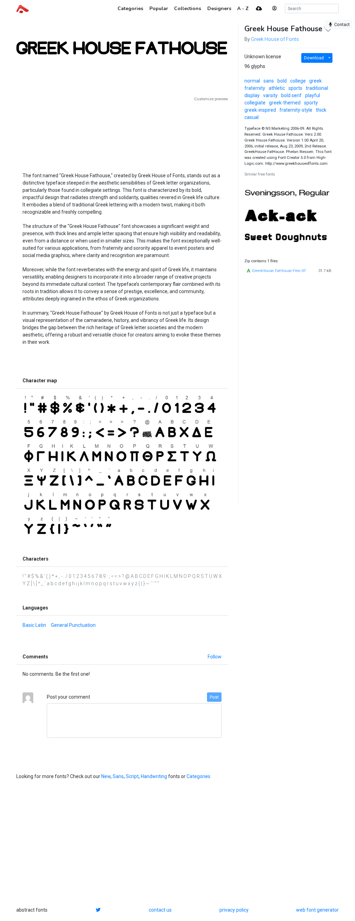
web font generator (317, 910)
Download (314, 58)
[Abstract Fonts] (22, 8)
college (298, 81)
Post (214, 697)
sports (295, 88)
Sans (118, 776)
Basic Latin (34, 625)
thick (321, 110)
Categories (198, 776)
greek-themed (285, 102)
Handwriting (154, 776)
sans (268, 81)
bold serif (291, 95)
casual (251, 117)
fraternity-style (295, 110)
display (252, 95)
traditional (317, 88)
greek (315, 81)
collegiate (255, 102)
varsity (270, 95)
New (106, 776)
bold (282, 81)
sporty (311, 102)
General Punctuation (73, 625)
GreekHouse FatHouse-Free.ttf (279, 270)
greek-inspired (260, 110)
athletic (277, 88)
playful (312, 95)
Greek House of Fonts (275, 39)
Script (132, 776)
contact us (160, 910)
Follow (215, 656)
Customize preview (211, 99)
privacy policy (234, 910)
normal (252, 81)
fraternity (254, 88)
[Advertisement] (122, 134)
